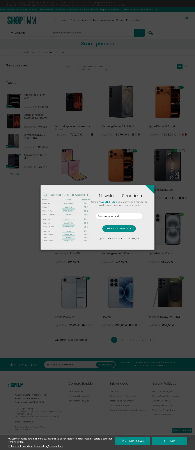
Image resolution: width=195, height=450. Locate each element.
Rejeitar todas (133, 441)
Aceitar (169, 441)
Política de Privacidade (20, 446)
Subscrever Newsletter (119, 228)
